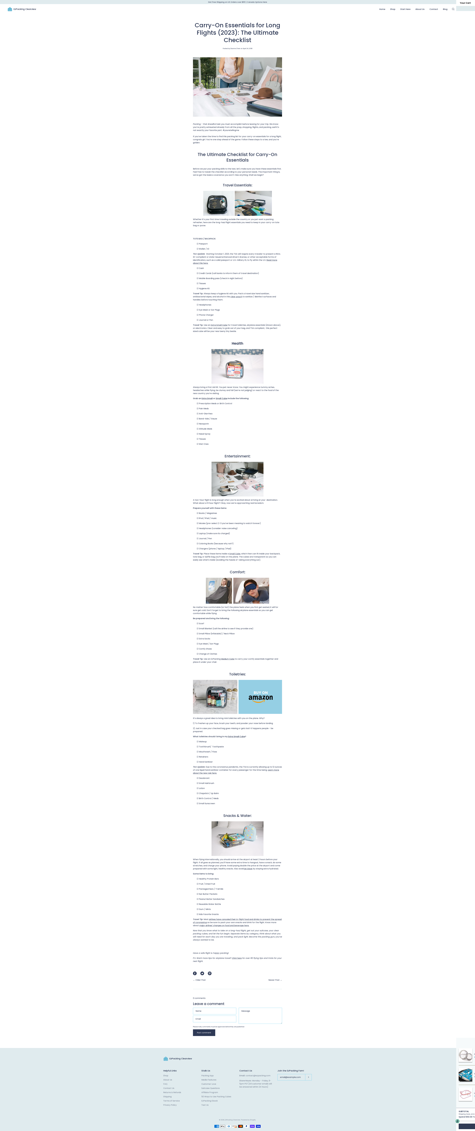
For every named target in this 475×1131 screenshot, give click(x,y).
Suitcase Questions (210, 1088)
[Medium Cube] (237, 838)
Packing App (207, 1075)
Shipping (167, 1096)
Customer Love (208, 1084)
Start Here (405, 9)
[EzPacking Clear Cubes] (237, 479)
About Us (420, 9)
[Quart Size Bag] (237, 713)
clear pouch (236, 296)
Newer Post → (275, 980)
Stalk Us (205, 1070)
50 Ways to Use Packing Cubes (216, 1096)
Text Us (205, 1105)
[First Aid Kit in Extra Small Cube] (237, 366)
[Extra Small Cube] (237, 203)
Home (382, 9)
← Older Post (199, 980)
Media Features (208, 1079)
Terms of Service (171, 1100)
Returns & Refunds (172, 1092)
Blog (445, 9)
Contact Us (168, 1088)
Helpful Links (170, 1070)
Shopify (253, 1120)
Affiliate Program (209, 1092)
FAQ (165, 1084)
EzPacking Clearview (25, 9)
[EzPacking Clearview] (9, 9)
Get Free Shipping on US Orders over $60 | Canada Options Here (237, 2)
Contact (433, 9)
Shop (392, 9)
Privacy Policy (170, 1105)
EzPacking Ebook (209, 1100)
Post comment (204, 1032)
